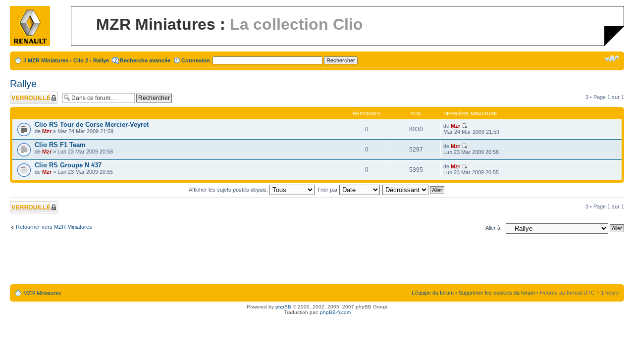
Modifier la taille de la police (612, 58)
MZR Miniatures (48, 60)
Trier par (328, 190)
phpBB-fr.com (335, 312)
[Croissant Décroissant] (413, 190)
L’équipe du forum (433, 293)
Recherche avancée (145, 60)
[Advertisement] (317, 261)
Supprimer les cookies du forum (497, 293)
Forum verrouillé (29, 95)
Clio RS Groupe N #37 (68, 165)
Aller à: (493, 228)
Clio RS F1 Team (60, 145)
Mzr (47, 131)
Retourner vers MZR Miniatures (54, 227)
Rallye (101, 60)
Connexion (195, 60)
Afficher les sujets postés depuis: (229, 190)
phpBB (283, 306)
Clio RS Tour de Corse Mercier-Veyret (92, 124)
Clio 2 (80, 60)
